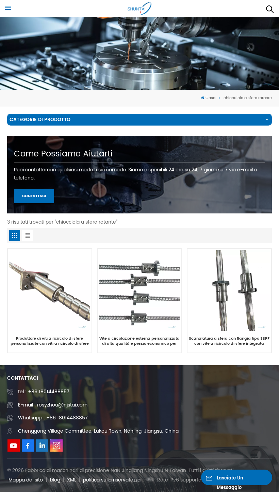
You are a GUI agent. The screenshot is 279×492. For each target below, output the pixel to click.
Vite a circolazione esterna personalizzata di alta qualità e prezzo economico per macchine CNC (139, 341)
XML (71, 480)
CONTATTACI (34, 196)
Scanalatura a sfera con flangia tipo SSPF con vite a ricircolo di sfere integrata (229, 341)
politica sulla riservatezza (112, 480)
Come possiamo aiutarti (63, 154)
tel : (43, 392)
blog (55, 480)
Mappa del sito (26, 480)
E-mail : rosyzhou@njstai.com (52, 405)
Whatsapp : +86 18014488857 (53, 418)
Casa (210, 98)
